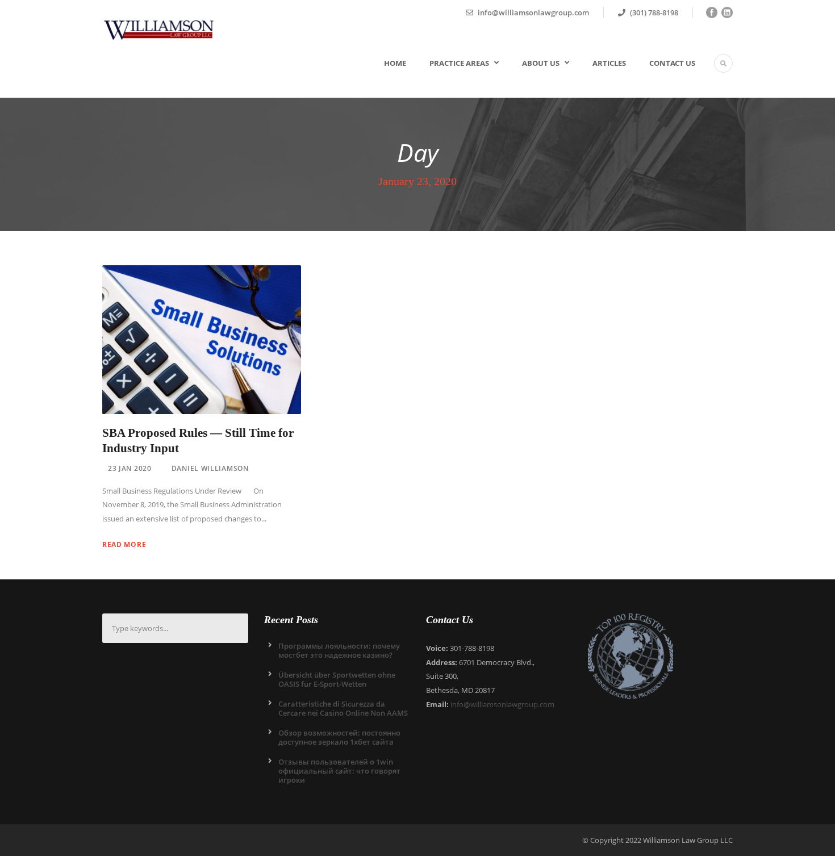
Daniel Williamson (210, 468)
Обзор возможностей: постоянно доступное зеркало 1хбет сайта (339, 737)
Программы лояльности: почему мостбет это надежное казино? (339, 650)
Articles (609, 63)
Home (395, 63)
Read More (124, 544)
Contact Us (672, 63)
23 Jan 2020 (130, 468)
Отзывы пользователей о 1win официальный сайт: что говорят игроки (339, 771)
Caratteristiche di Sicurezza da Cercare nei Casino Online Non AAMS (343, 708)
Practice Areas (459, 63)
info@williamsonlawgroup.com (502, 704)
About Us (541, 63)
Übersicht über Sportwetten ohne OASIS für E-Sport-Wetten (336, 679)
